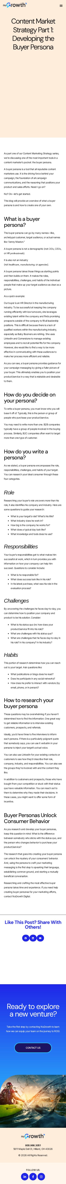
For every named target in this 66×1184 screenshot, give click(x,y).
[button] (61, 5)
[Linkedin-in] (24, 1176)
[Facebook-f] (33, 1176)
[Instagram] (41, 1176)
